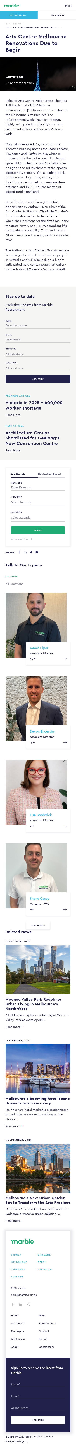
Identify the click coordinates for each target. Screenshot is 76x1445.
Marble (28, 1436)
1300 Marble (18, 1288)
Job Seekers (18, 1339)
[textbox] (38, 502)
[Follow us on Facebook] (12, 1304)
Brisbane (44, 1254)
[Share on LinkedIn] (25, 552)
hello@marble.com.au (24, 1295)
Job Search (17, 1323)
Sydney (16, 1254)
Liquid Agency (20, 1441)
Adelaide (17, 1276)
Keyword (16, 483)
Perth (42, 1262)
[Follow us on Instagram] (28, 1304)
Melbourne (19, 1262)
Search (43, 1339)
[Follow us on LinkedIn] (20, 1304)
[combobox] (38, 353)
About (15, 1346)
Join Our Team (47, 1323)
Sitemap (48, 1436)
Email (9, 334)
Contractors (46, 1346)
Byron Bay (45, 1269)
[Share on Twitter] (31, 552)
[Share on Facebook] (19, 552)
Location (16, 512)
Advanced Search (21, 539)
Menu (68, 5)
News (18, 24)
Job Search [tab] (18, 474)
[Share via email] (37, 552)
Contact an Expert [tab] (49, 474)
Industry (16, 496)
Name (9, 320)
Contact (44, 1331)
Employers (17, 1331)
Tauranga (18, 1269)
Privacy (38, 1436)
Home (9, 24)
